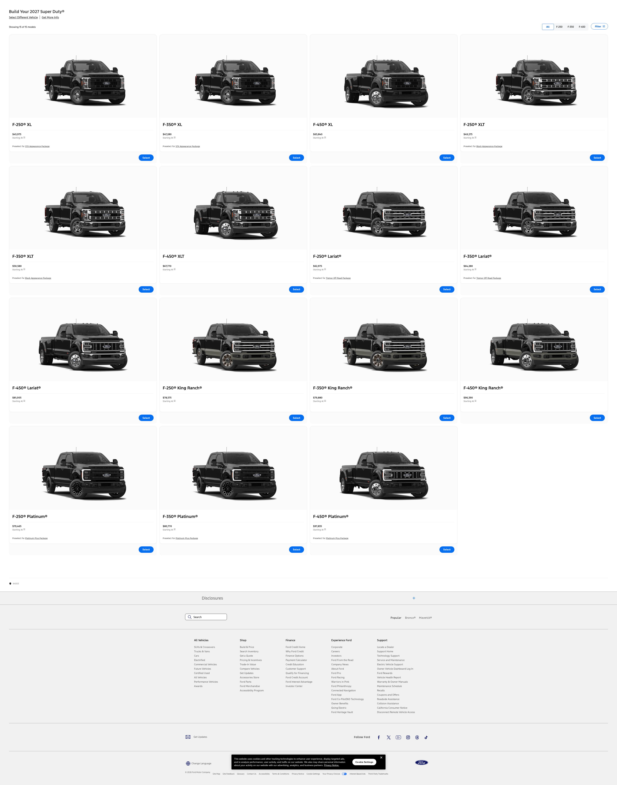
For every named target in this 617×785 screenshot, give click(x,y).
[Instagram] (408, 737)
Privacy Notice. (331, 765)
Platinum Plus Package (36, 538)
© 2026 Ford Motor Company (197, 772)
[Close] (381, 760)
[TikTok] (426, 737)
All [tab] (548, 26)
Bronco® (410, 617)
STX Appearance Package (37, 146)
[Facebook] (380, 737)
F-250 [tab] (559, 26)
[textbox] (206, 617)
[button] (198, 763)
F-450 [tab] (582, 26)
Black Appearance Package (489, 146)
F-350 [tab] (571, 26)
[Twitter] (389, 737)
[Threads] (417, 737)
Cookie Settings (364, 762)
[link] (216, 774)
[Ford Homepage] (421, 762)
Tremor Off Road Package (338, 278)
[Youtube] (398, 737)
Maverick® (425, 617)
